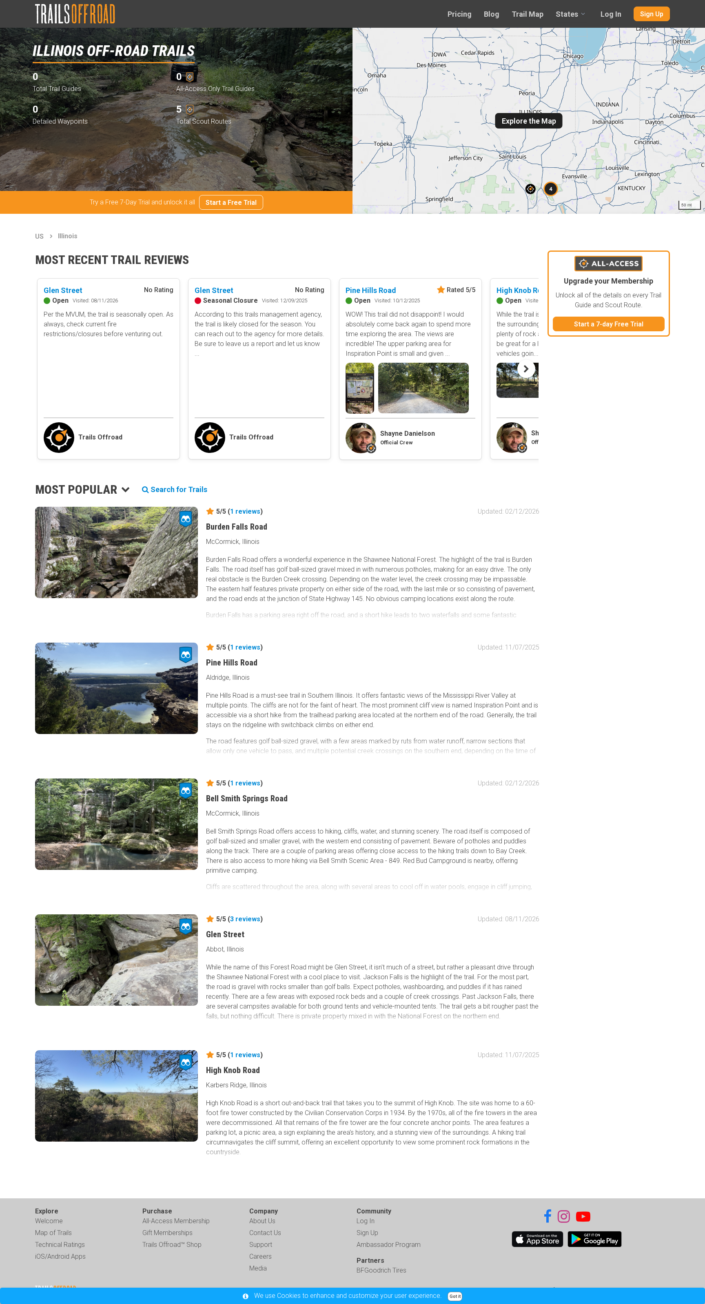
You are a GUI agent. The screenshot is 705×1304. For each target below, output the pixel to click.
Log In (611, 14)
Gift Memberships (167, 1233)
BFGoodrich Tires (381, 1270)
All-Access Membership (176, 1221)
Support (260, 1245)
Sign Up (651, 14)
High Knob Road (523, 290)
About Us (262, 1221)
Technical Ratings (60, 1245)
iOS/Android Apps (60, 1256)
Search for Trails (178, 489)
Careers (260, 1256)
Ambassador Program (389, 1245)
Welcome (49, 1221)
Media (258, 1268)
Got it (455, 1296)
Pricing (460, 14)
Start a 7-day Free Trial (608, 324)
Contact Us (265, 1233)
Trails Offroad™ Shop (172, 1245)
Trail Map (527, 14)
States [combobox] (567, 14)
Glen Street (63, 290)
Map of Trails (53, 1233)
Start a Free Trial (231, 202)
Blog (491, 14)
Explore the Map (529, 121)
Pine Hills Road (371, 290)
